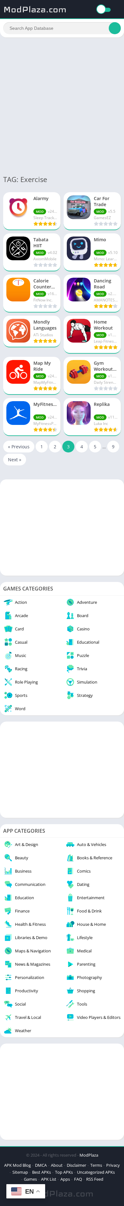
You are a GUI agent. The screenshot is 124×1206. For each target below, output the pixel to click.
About (57, 1165)
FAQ (78, 1179)
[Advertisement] (62, 105)
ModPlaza (88, 1155)
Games (30, 1179)
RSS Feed (94, 1179)
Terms (96, 1165)
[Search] (115, 28)
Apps (65, 1179)
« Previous (19, 447)
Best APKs (41, 1172)
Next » (14, 460)
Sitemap (20, 1172)
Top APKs (64, 1172)
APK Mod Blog (17, 1165)
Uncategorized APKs (96, 1172)
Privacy (113, 1165)
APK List (48, 1179)
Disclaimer (76, 1165)
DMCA (41, 1165)
